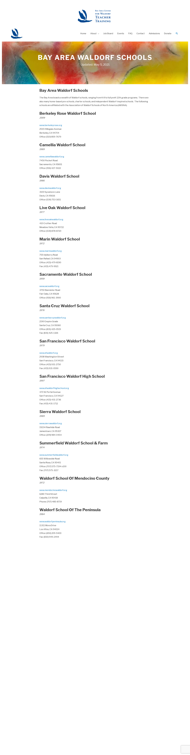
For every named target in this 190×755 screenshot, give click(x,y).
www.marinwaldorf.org (50, 251)
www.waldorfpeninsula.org (52, 521)
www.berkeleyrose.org (50, 125)
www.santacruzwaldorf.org (52, 318)
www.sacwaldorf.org (49, 286)
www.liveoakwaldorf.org (51, 219)
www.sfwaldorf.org (48, 353)
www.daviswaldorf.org (50, 188)
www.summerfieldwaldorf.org (53, 455)
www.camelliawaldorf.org (51, 156)
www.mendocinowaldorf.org (53, 490)
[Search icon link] (177, 33)
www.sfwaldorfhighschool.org (54, 388)
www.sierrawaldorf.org (50, 423)
